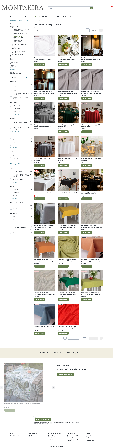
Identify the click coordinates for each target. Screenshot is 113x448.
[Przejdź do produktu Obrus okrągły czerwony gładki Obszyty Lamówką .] (92, 112)
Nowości (12, 68)
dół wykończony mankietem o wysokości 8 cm (20, 233)
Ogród (12, 65)
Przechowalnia (33, 438)
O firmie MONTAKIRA (91, 438)
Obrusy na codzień (17, 171)
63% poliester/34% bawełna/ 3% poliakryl (21, 128)
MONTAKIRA (13, 20)
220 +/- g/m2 (16, 105)
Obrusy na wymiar (31, 20)
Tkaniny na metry (14, 66)
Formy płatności (52, 435)
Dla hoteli (12, 61)
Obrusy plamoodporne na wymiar (21, 29)
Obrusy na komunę (18, 41)
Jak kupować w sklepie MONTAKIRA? (73, 439)
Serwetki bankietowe (17, 45)
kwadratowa (16, 192)
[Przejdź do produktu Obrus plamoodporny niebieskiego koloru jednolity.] (44, 314)
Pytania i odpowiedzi (15, 435)
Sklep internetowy (56, 446)
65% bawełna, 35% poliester (20, 122)
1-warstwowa (16, 205)
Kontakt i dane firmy (91, 435)
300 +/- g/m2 (16, 111)
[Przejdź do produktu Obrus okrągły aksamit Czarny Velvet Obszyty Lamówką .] (92, 180)
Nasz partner (89, 440)
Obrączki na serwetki (17, 54)
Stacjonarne (89, 437)
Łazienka (12, 63)
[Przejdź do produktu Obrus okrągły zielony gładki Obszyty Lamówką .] (68, 112)
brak (14, 216)
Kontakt (69, 438)
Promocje (12, 69)
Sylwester (12, 25)
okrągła (15, 195)
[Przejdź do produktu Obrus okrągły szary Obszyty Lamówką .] (44, 146)
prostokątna (16, 189)
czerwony (15, 144)
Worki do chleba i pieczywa (19, 52)
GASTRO (12, 55)
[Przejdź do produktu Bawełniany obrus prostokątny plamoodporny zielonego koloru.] (68, 280)
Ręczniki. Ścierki (16, 48)
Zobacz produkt (39, 64)
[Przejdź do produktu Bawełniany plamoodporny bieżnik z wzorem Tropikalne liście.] (23, 382)
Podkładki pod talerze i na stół (19, 44)
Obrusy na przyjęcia (18, 179)
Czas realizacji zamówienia (55, 439)
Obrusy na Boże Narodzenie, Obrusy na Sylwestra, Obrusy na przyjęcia (21, 175)
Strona (92, 30)
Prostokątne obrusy (18, 30)
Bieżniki (14, 43)
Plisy (11, 59)
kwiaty (14, 161)
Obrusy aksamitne (18, 37)
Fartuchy (14, 47)
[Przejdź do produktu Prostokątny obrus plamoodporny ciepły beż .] (92, 146)
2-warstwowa (16, 208)
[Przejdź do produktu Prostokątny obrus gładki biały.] (44, 180)
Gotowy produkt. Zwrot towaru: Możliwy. (21, 98)
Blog (87, 439)
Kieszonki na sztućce (17, 50)
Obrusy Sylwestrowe (18, 40)
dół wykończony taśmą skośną (20, 230)
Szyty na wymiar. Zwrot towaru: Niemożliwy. (21, 94)
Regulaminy (70, 437)
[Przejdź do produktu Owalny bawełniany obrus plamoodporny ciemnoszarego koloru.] (68, 79)
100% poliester (16, 125)
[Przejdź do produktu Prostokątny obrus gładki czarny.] (68, 180)
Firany (11, 58)
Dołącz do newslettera (42, 419)
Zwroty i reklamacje (53, 437)
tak (14, 219)
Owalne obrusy (17, 34)
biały (14, 139)
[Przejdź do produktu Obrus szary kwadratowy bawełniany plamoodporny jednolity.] (92, 213)
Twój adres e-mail (37, 416)
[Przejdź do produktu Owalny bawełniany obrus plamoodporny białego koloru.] (44, 45)
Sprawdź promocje (65, 374)
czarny (14, 142)
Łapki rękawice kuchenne (18, 51)
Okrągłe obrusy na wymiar (20, 33)
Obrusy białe (16, 39)
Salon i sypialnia (14, 62)
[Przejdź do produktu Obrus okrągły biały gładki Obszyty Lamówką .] (68, 146)
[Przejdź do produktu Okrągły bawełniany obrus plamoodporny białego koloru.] (68, 45)
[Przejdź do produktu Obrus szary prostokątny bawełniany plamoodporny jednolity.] (44, 280)
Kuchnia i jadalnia (21, 20)
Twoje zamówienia (33, 435)
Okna (11, 23)
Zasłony (12, 57)
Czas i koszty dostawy (54, 438)
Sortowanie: (37, 28)
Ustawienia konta (33, 437)
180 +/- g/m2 (16, 108)
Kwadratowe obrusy (18, 32)
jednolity (15, 155)
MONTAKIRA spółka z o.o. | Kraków (20, 85)
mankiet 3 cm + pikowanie (19, 227)
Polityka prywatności (72, 435)
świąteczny (16, 158)
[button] (91, 8)
